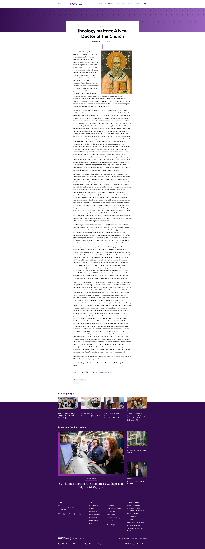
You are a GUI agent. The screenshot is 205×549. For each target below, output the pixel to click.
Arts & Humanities (93, 505)
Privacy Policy (92, 544)
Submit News (134, 538)
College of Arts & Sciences (79, 379)
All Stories (109, 524)
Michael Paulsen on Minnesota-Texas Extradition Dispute (113, 416)
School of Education (132, 516)
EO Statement (76, 544)
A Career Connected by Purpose (136, 482)
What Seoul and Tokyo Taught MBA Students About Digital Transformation (66, 417)
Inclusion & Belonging (94, 514)
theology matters (84, 363)
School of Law (130, 519)
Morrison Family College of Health (135, 522)
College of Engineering (132, 513)
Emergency (100, 544)
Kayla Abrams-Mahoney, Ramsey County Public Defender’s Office (136, 417)
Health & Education (94, 520)
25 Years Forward (136, 451)
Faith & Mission (93, 517)
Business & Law (93, 511)
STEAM (91, 523)
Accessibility (84, 544)
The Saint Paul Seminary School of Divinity (135, 529)
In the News (138, 3)
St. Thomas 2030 (111, 511)
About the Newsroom (124, 538)
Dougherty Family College (133, 525)
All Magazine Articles (112, 517)
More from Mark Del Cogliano (100, 372)
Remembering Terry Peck (90, 415)
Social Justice (110, 505)
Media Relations (143, 538)
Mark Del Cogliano (109, 41)
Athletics (91, 508)
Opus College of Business (135, 509)
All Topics (109, 521)
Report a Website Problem (64, 544)
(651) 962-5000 (62, 509)
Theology (76, 382)
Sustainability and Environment (114, 508)
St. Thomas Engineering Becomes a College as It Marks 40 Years (91, 485)
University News (111, 514)
